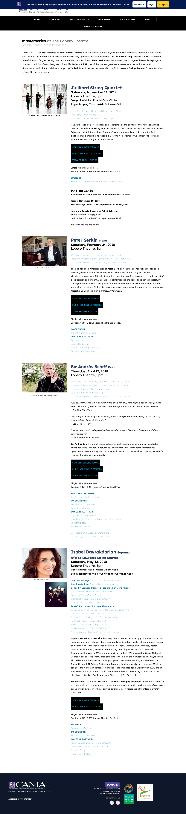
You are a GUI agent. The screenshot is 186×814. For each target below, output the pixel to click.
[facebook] (111, 800)
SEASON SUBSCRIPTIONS (85, 147)
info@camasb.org (114, 793)
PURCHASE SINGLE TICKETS (87, 153)
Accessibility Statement (20, 799)
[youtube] (117, 800)
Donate (112, 784)
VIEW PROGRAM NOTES (84, 160)
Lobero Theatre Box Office (106, 171)
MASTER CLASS (82, 190)
